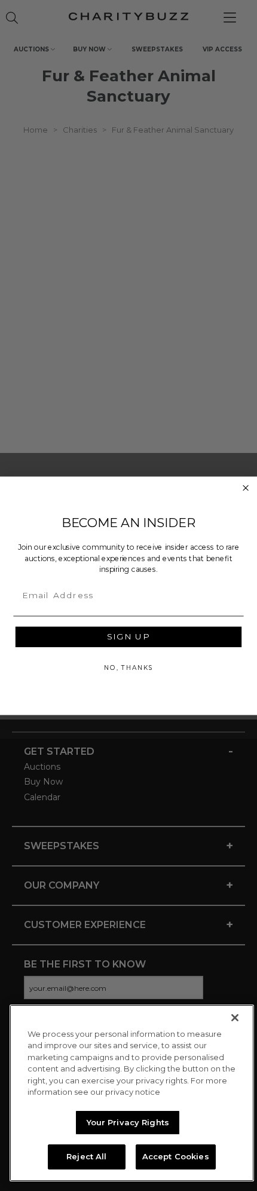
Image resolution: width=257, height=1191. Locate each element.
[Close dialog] (246, 488)
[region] (132, 1093)
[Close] (235, 1018)
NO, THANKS (128, 667)
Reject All (86, 1156)
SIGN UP (128, 636)
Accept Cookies (175, 1156)
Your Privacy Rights (128, 1122)
